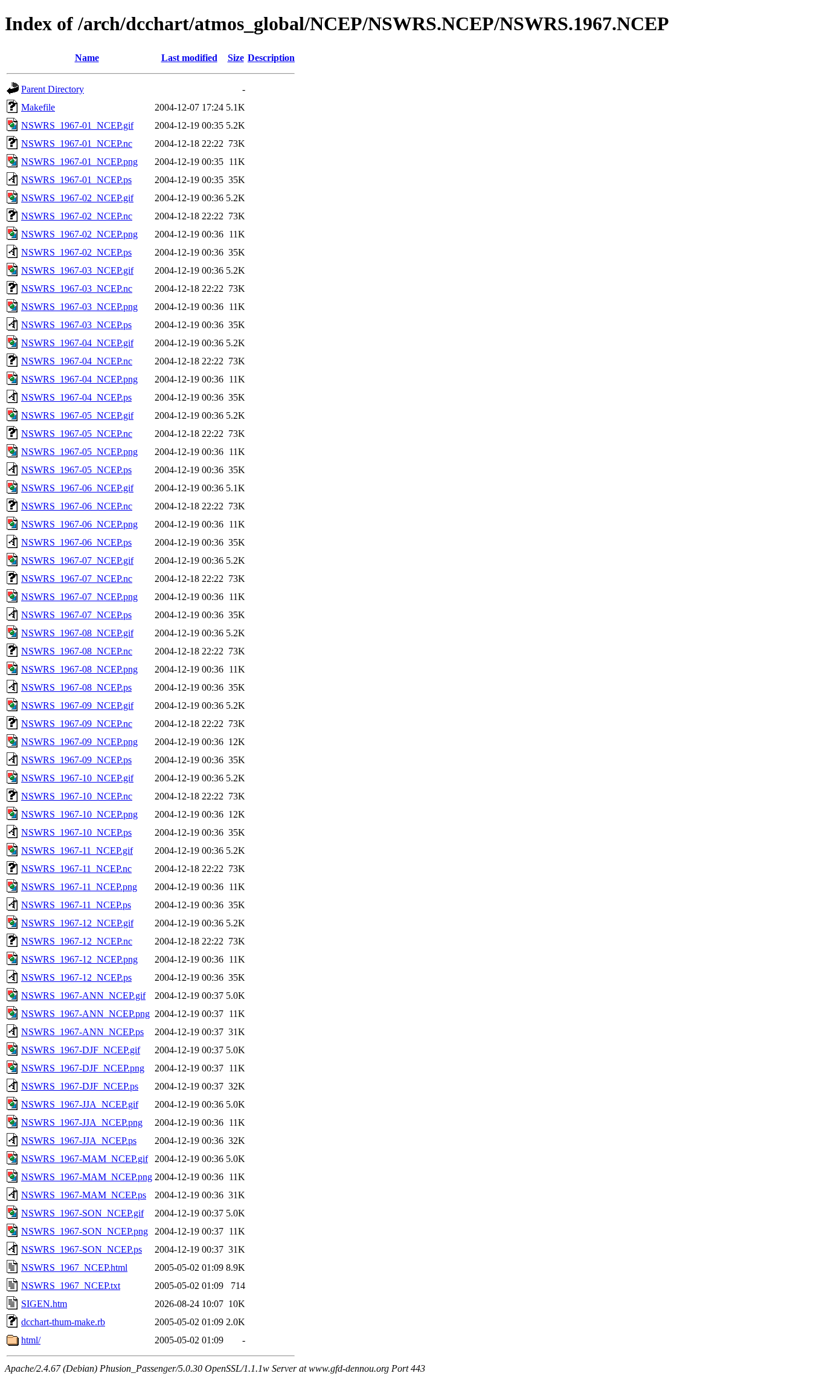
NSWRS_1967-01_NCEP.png (79, 162)
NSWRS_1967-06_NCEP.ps (76, 542)
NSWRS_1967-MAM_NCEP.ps (83, 1195)
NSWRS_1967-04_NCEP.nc (76, 361)
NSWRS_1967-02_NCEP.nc (76, 216)
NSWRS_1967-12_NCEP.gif (77, 923)
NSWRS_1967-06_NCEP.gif (77, 488)
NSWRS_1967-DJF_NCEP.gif (80, 1050)
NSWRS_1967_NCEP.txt (70, 1285)
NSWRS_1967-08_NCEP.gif (77, 633)
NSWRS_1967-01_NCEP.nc (76, 143)
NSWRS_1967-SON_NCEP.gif (82, 1213)
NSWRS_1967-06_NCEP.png (79, 524)
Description (271, 58)
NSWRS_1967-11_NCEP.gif (77, 850)
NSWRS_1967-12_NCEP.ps (76, 977)
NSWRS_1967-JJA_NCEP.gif (79, 1104)
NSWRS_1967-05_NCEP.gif (77, 415)
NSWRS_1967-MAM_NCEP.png (86, 1177)
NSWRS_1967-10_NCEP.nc (76, 796)
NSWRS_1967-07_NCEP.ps (76, 615)
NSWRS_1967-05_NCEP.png (79, 452)
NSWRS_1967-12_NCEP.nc (76, 941)
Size (236, 58)
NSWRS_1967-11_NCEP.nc (76, 869)
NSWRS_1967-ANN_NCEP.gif (83, 995)
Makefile (38, 107)
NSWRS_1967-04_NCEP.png (79, 379)
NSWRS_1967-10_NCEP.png (79, 814)
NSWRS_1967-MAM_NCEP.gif (84, 1159)
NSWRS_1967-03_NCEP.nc (76, 288)
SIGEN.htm (44, 1304)
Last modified (189, 58)
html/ (30, 1340)
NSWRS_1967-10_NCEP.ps (76, 832)
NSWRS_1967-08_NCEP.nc (76, 651)
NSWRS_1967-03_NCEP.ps (76, 325)
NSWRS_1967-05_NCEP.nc (76, 433)
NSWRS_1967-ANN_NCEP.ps (82, 1032)
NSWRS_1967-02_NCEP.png (79, 234)
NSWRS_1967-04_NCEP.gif (77, 343)
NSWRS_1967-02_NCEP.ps (76, 252)
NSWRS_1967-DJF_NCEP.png (82, 1068)
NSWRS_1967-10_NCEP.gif (77, 778)
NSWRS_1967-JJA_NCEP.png (82, 1122)
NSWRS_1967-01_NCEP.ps (76, 180)
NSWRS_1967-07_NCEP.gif (77, 560)
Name (87, 58)
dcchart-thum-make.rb (63, 1322)
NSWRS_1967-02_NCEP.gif (77, 198)
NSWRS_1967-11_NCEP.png (79, 887)
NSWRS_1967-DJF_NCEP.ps (79, 1086)
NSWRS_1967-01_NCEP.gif (77, 125)
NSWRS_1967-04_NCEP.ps (76, 397)
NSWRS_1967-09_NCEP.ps (76, 760)
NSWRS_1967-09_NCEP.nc (76, 724)
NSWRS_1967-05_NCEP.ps (76, 470)
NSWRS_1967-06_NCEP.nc (76, 506)
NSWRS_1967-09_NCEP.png (79, 742)
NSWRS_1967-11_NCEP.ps (76, 905)
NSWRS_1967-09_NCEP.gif (77, 705)
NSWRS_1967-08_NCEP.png (79, 669)
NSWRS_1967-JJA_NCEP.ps (78, 1140)
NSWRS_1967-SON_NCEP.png (84, 1231)
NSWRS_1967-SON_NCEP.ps (81, 1249)
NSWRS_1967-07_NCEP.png (79, 597)
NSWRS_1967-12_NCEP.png (79, 959)
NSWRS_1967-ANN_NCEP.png (85, 1014)
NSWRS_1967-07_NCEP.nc (76, 578)
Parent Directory (52, 89)
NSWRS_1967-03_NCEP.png (79, 307)
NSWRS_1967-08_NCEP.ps (76, 687)
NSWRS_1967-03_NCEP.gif (77, 270)
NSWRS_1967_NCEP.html (74, 1267)
